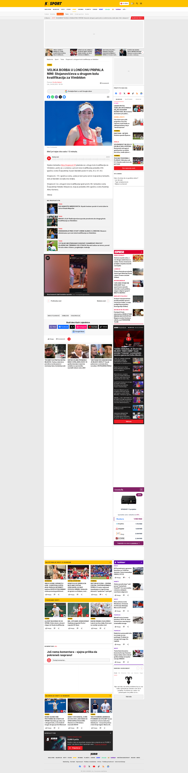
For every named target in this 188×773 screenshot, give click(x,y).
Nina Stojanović (67, 165)
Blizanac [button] (123, 673)
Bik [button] (119, 673)
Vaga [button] (141, 673)
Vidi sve (128, 421)
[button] (104, 83)
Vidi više (129, 696)
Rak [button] (129, 673)
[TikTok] (133, 93)
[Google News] (141, 93)
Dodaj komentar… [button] (59, 660)
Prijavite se (76, 748)
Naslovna (50, 59)
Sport (56, 59)
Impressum (79, 761)
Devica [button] (136, 673)
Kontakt (72, 761)
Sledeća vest (101, 301)
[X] (124, 93)
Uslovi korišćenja (120, 761)
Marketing (66, 761)
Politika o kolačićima (90, 761)
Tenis (62, 59)
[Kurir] (53, 3)
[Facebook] (116, 93)
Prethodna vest (56, 301)
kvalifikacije (75, 315)
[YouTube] (129, 93)
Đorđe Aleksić (57, 82)
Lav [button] (132, 673)
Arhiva (99, 761)
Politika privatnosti (108, 761)
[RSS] (137, 93)
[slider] (52, 290)
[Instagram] (120, 93)
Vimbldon (65, 315)
